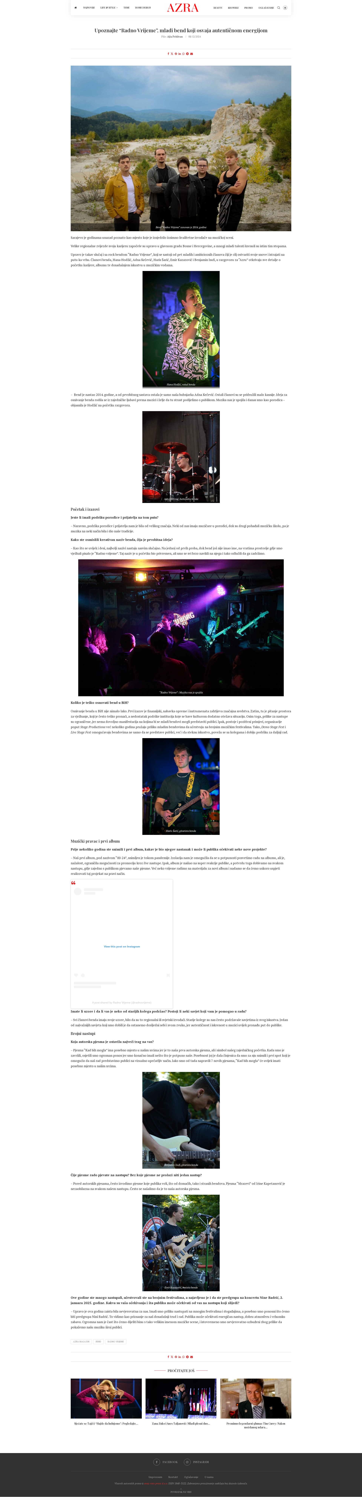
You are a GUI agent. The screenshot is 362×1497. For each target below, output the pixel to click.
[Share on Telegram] (187, 53)
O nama (209, 1477)
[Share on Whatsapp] (183, 53)
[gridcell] (181, 1251)
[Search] (279, 7)
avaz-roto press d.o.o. (156, 1483)
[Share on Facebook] (168, 53)
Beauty (218, 7)
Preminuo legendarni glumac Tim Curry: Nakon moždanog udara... (255, 1425)
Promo (248, 7)
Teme (126, 7)
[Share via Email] (191, 53)
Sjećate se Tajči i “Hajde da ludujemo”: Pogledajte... (106, 1423)
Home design (143, 7)
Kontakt (173, 1477)
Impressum (155, 1477)
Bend (98, 1341)
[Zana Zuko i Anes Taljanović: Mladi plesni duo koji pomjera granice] (181, 1399)
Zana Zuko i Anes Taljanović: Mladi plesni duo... (181, 1423)
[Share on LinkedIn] (180, 53)
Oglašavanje (266, 7)
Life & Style (107, 7)
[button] (181, 1251)
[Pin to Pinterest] (176, 53)
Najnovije (89, 7)
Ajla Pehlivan (175, 36)
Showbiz (233, 7)
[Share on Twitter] (172, 53)
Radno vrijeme (116, 1341)
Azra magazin (81, 1341)
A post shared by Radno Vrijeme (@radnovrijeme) (121, 1002)
